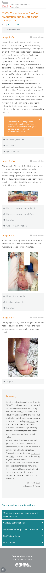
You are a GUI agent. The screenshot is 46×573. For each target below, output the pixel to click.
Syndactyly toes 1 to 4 (16, 139)
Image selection (38, 37)
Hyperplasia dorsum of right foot (20, 208)
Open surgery (9, 542)
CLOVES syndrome (11, 536)
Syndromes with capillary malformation (20, 529)
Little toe (10, 145)
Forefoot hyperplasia (15, 296)
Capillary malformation (16, 225)
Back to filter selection (13, 30)
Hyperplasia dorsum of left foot (20, 214)
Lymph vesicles (12, 151)
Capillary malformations (14, 522)
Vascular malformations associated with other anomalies (21, 514)
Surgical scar (11, 381)
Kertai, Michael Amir (14, 25)
